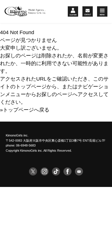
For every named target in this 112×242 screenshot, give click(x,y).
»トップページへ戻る (24, 110)
